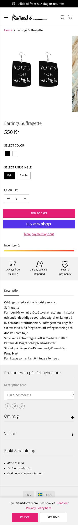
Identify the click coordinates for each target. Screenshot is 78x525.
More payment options (39, 234)
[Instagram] (21, 406)
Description (11, 290)
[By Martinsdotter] (39, 17)
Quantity (11, 190)
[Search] (62, 17)
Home (8, 30)
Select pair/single (18, 167)
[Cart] (70, 17)
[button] (6, 16)
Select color (14, 145)
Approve (53, 517)
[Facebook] (7, 406)
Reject (25, 517)
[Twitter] (14, 406)
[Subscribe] (72, 395)
